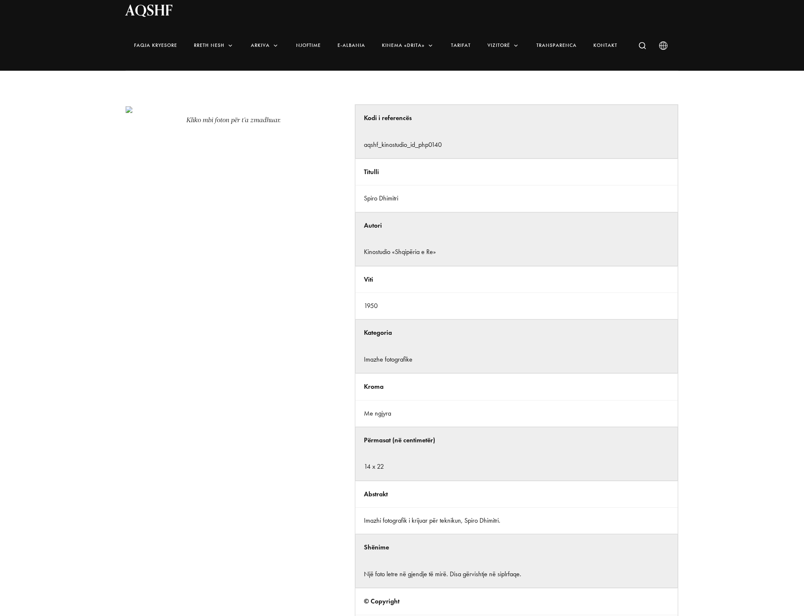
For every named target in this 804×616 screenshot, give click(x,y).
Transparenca (556, 45)
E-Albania (351, 45)
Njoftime (308, 45)
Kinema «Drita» (403, 45)
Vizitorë (498, 45)
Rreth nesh (209, 45)
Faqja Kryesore (155, 45)
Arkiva (260, 45)
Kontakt (605, 45)
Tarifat (461, 45)
